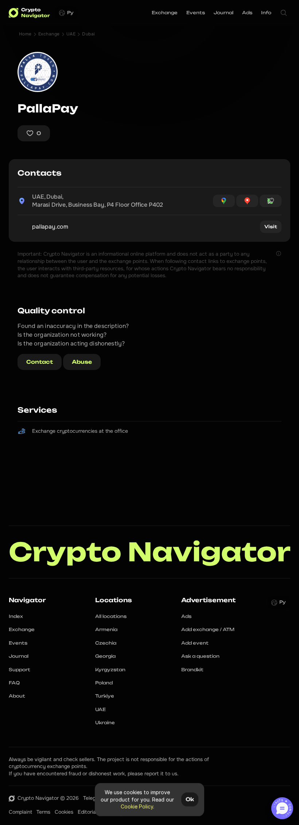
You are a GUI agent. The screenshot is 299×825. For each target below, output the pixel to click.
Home (25, 34)
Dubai (88, 34)
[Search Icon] (283, 12)
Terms (43, 812)
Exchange (49, 34)
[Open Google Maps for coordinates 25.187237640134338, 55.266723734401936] (224, 201)
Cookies (64, 812)
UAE (70, 34)
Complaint (20, 812)
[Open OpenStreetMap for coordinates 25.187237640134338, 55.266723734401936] (270, 201)
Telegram (93, 798)
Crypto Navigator (150, 552)
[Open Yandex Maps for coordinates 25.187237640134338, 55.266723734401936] (247, 201)
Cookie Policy (137, 806)
